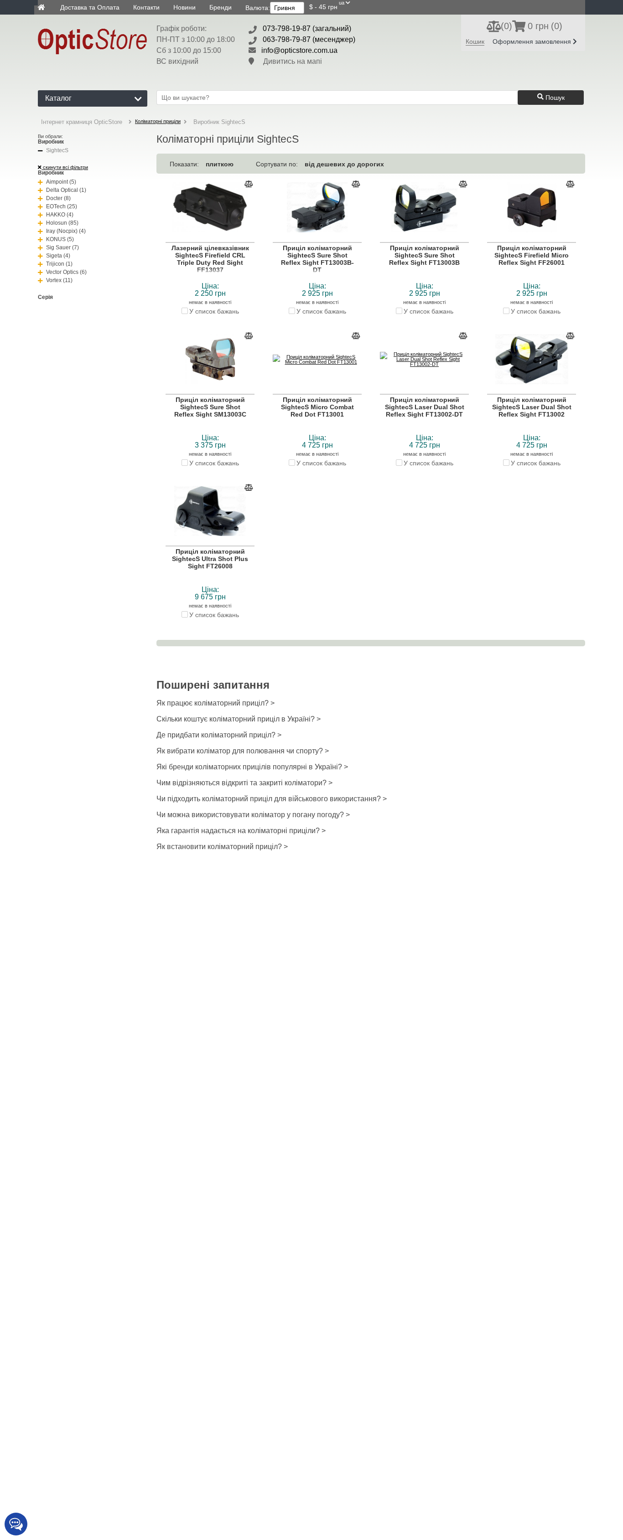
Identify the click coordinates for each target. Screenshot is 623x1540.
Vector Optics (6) (66, 272)
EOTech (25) (61, 206)
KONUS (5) (60, 239)
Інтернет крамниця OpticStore (81, 121)
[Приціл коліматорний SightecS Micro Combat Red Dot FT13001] (317, 359)
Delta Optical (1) (66, 190)
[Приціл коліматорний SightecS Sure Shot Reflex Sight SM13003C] (210, 359)
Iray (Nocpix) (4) (66, 231)
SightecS (57, 150)
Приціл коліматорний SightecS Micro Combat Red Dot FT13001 (317, 407)
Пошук (554, 97)
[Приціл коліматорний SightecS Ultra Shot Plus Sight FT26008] (210, 511)
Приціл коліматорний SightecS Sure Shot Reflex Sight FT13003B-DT (317, 258)
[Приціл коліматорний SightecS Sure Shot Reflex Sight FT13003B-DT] (317, 208)
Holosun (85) (62, 223)
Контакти (146, 7)
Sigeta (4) (58, 255)
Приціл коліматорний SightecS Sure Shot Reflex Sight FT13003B (424, 255)
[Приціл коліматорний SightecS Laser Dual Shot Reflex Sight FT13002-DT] (424, 359)
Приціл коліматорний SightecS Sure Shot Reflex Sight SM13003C (210, 407)
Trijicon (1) (59, 264)
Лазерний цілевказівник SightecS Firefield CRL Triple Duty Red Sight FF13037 (210, 258)
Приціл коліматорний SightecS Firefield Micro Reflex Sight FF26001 (531, 255)
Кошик (475, 41)
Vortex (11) (59, 280)
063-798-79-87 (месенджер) (309, 39)
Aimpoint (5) (61, 182)
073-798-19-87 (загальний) (307, 28)
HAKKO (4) (59, 214)
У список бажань (214, 311)
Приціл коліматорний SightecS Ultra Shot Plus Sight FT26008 (210, 559)
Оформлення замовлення (533, 41)
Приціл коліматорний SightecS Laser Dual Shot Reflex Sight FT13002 (531, 407)
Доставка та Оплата (89, 7)
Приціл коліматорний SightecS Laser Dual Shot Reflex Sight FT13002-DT (424, 407)
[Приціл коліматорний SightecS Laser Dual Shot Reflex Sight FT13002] (531, 359)
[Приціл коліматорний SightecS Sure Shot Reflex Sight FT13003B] (424, 208)
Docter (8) (58, 198)
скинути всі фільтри (65, 167)
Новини (184, 7)
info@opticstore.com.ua (299, 50)
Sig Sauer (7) (62, 247)
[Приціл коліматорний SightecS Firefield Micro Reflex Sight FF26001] (531, 208)
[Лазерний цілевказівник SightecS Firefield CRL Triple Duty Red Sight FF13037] (210, 208)
